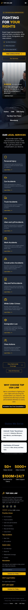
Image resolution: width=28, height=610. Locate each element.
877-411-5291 (8, 585)
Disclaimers (23, 600)
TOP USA (8, 3)
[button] (25, 3)
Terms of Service (16, 600)
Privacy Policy (8, 600)
